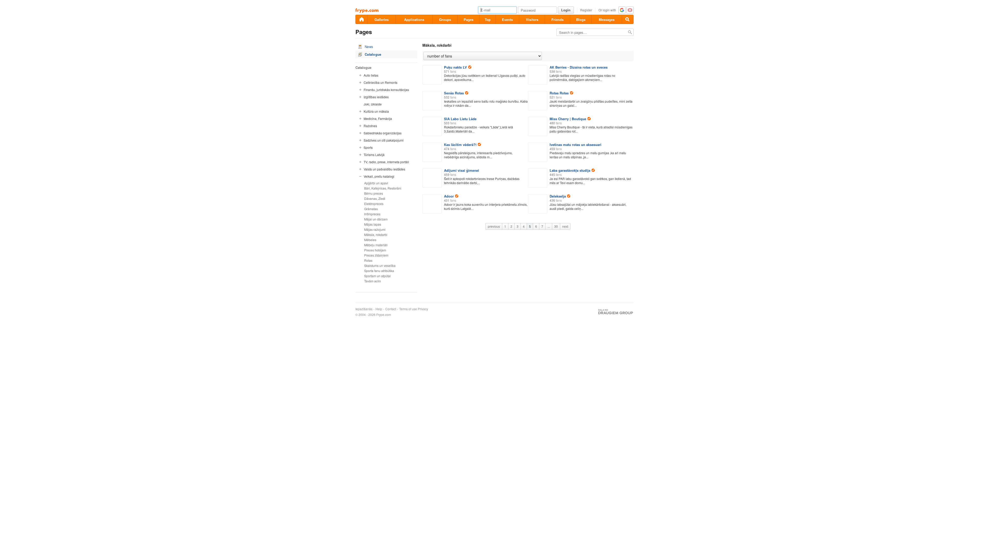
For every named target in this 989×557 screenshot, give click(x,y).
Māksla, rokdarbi (375, 234)
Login (565, 9)
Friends (557, 19)
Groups (445, 19)
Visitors (532, 19)
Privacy (423, 309)
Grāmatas (371, 209)
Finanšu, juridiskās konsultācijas (386, 89)
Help (379, 309)
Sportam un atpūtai (377, 276)
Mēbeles (370, 239)
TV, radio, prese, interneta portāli (386, 162)
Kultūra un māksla (376, 111)
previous (494, 226)
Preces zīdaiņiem (376, 255)
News (369, 46)
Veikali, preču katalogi (379, 176)
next (565, 226)
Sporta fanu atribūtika (379, 270)
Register (586, 10)
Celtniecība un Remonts (380, 82)
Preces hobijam (375, 250)
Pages (468, 19)
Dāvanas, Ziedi (374, 198)
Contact (390, 309)
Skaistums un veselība (380, 265)
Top (488, 19)
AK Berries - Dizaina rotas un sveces (579, 67)
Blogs (580, 19)
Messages (607, 19)
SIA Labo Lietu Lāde (460, 118)
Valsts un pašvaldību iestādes (384, 169)
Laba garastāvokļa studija (570, 170)
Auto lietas (371, 75)
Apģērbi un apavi (376, 183)
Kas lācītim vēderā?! (460, 144)
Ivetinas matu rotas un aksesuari (575, 144)
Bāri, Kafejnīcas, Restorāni (382, 188)
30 (556, 226)
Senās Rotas (454, 93)
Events (507, 19)
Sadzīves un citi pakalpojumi (384, 140)
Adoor (449, 196)
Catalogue (373, 54)
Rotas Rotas (559, 93)
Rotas (368, 260)
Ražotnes (370, 126)
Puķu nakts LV (455, 67)
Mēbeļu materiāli (376, 245)
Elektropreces (373, 203)
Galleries (381, 19)
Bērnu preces (373, 193)
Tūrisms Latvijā (374, 154)
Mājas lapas (372, 224)
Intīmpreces (372, 214)
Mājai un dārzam (376, 219)
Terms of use (408, 309)
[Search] (628, 19)
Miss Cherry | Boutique (568, 118)
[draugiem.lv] (361, 19)
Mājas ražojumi (375, 229)
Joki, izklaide (373, 104)
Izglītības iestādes (376, 97)
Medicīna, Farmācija (378, 118)
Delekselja (558, 196)
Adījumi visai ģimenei (461, 170)
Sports (368, 147)
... (549, 226)
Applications (414, 19)
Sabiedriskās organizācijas (383, 133)
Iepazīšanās (363, 309)
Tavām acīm (372, 281)
